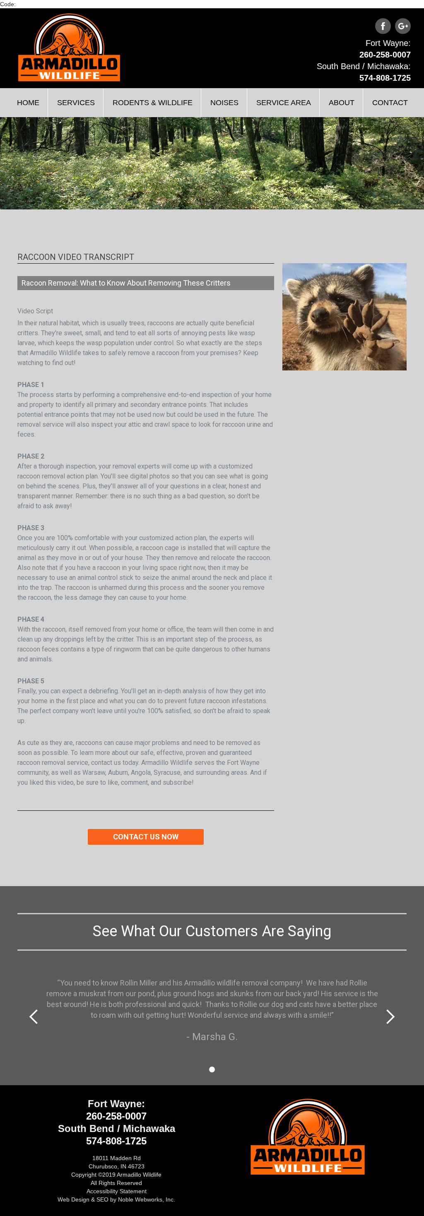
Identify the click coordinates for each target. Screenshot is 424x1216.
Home (28, 103)
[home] (69, 47)
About (341, 103)
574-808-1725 (385, 77)
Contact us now (145, 836)
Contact (390, 103)
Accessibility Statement (117, 1191)
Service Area (283, 103)
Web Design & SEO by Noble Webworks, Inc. (116, 1199)
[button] (76, 102)
